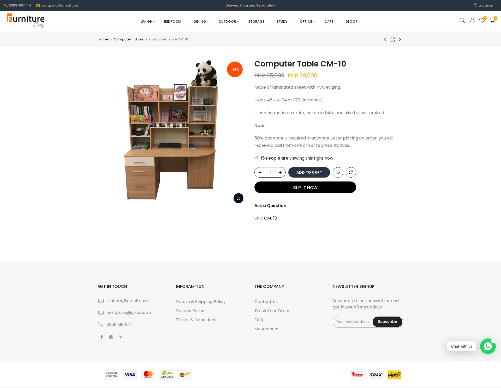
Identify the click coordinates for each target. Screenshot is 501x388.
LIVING (146, 21)
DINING (200, 21)
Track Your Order (272, 311)
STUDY (282, 21)
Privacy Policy (190, 311)
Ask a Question (270, 206)
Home (103, 39)
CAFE (328, 21)
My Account (266, 329)
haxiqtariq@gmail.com (60, 5)
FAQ (258, 320)
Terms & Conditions (196, 320)
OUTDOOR (227, 21)
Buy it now (305, 188)
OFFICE (306, 21)
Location (485, 5)
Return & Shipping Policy (201, 302)
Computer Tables (129, 39)
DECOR (351, 21)
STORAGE (256, 21)
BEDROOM (172, 21)
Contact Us (266, 302)
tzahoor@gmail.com (127, 301)
